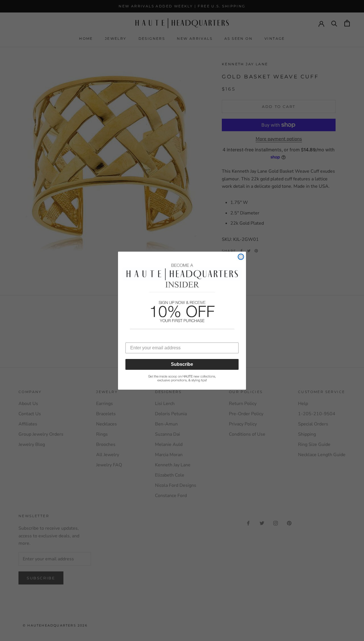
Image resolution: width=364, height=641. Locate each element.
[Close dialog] (241, 257)
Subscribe (182, 364)
